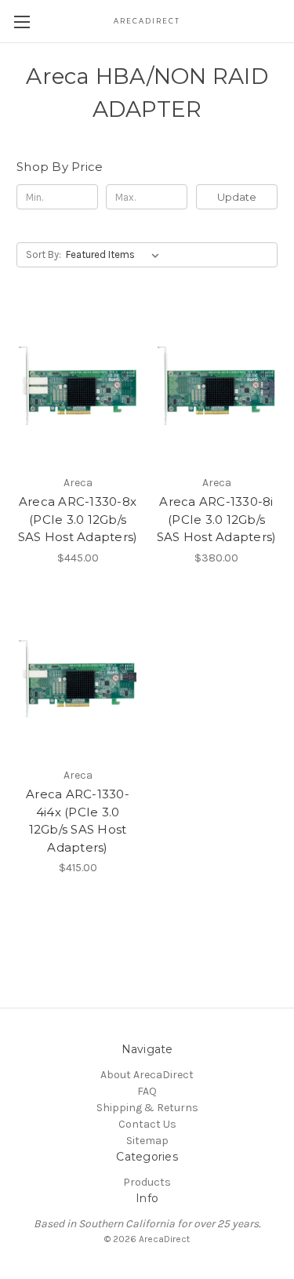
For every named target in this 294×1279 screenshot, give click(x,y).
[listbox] (116, 255)
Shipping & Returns (147, 1107)
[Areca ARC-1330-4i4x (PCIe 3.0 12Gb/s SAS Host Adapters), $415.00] (77, 679)
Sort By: (43, 254)
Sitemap (147, 1140)
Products (147, 1182)
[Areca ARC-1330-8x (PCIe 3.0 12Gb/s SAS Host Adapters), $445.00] (77, 385)
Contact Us (147, 1124)
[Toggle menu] (21, 21)
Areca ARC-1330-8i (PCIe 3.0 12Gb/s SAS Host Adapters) (217, 519)
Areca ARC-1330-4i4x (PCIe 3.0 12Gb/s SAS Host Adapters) (77, 821)
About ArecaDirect (147, 1074)
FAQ (147, 1091)
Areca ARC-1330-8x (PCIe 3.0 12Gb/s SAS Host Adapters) (78, 519)
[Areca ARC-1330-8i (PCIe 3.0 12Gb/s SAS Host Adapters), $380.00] (216, 385)
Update (236, 197)
